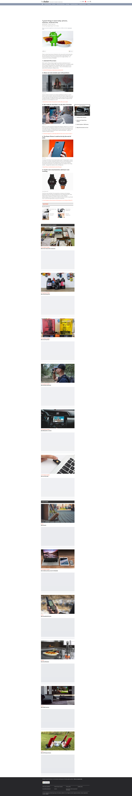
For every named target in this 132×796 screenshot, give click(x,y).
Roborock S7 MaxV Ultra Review (82, 121)
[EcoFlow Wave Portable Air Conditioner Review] (82, 111)
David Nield (45, 24)
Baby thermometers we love (82, 127)
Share (45, 51)
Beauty (89, 4)
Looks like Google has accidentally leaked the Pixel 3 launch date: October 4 (57, 133)
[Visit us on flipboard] (85, 1)
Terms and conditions (46, 786)
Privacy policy (68, 786)
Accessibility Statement (46, 788)
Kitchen (53, 4)
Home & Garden (48, 4)
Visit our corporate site (78, 779)
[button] (89, 1)
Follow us (71, 51)
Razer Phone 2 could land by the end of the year (52, 167)
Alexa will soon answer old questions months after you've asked (55, 101)
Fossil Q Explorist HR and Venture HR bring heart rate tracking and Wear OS (57, 200)
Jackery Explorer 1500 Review (82, 124)
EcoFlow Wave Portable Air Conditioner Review (82, 114)
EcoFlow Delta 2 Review (81, 117)
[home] (42, 4)
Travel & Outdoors (74, 4)
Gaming (67, 4)
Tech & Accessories (60, 4)
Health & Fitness (83, 4)
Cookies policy (80, 786)
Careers (55, 788)
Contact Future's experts (58, 786)
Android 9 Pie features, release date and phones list (53, 70)
